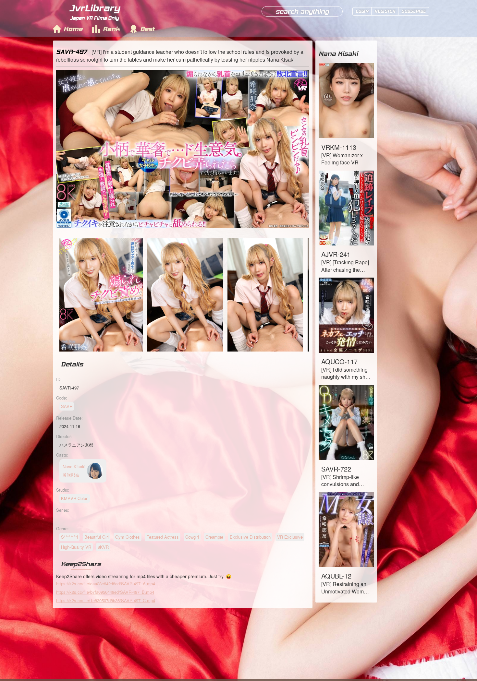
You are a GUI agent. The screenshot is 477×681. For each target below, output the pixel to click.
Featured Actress (162, 537)
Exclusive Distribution (250, 537)
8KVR (103, 547)
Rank (111, 29)
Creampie (214, 537)
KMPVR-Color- (74, 498)
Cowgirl (192, 537)
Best (147, 29)
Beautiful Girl (96, 537)
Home (73, 29)
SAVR (66, 406)
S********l (69, 537)
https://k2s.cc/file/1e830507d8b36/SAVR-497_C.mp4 (105, 600)
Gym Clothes (127, 537)
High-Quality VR (76, 547)
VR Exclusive (290, 537)
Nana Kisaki (338, 53)
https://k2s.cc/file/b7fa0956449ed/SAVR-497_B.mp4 (105, 592)
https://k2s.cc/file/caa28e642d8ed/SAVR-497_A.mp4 (105, 583)
